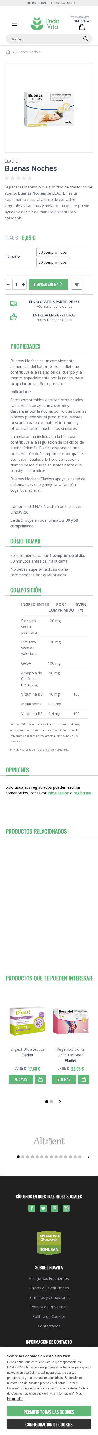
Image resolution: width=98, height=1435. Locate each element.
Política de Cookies (49, 1316)
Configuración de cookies (49, 1424)
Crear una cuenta (63, 3)
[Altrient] (49, 1140)
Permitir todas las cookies (49, 1412)
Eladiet (12, 161)
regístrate (82, 793)
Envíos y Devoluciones (49, 1288)
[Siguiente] (61, 1101)
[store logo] (44, 23)
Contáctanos (49, 1326)
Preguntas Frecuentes (49, 1278)
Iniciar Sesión (36, 3)
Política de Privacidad (49, 1307)
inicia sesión (58, 793)
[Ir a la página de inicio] (8, 52)
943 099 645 (82, 21)
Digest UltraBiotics (27, 1049)
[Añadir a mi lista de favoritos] (77, 284)
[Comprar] (40, 1079)
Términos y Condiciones (49, 1297)
